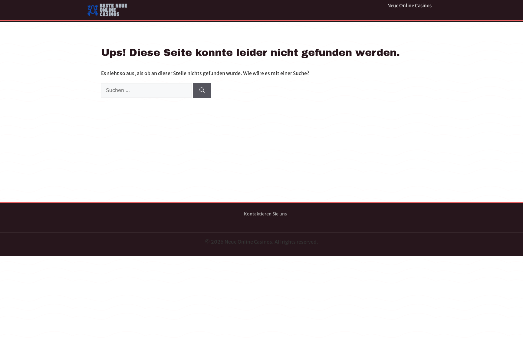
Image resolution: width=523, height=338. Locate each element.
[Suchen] (202, 90)
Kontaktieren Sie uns (265, 214)
